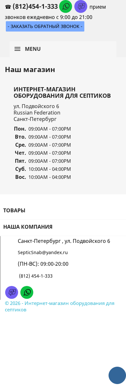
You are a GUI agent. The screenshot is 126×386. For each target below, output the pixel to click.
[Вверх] (117, 375)
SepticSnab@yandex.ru (43, 252)
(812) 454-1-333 (36, 276)
